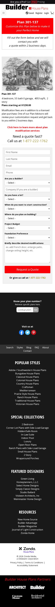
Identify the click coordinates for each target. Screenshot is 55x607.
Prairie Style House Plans (27, 393)
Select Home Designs (27, 485)
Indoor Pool (27, 438)
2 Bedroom (27, 424)
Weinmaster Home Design (27, 499)
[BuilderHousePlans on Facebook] (21, 332)
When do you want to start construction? (26, 204)
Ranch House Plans (27, 397)
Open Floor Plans (27, 444)
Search (9, 347)
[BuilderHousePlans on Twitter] (28, 332)
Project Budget (12, 224)
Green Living (27, 478)
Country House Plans (27, 383)
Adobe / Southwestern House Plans (27, 370)
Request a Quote (27, 269)
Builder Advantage (27, 522)
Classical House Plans (27, 376)
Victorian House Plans (27, 404)
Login (46, 13)
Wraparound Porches (27, 458)
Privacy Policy (16, 562)
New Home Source (27, 519)
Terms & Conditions (34, 562)
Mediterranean (28, 390)
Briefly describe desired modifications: (24, 243)
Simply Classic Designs (27, 488)
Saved (31, 13)
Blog (28, 347)
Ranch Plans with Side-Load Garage (27, 448)
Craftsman (27, 387)
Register (39, 13)
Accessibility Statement (27, 565)
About (45, 347)
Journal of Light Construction (27, 529)
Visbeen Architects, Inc (27, 495)
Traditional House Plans (27, 400)
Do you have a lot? (14, 195)
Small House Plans (27, 451)
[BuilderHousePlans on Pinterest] (34, 332)
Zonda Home (27, 533)
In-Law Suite (27, 434)
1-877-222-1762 (35, 140)
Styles (20, 347)
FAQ (37, 347)
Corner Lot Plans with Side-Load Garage (27, 427)
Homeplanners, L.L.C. (27, 482)
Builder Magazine (27, 526)
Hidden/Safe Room (27, 431)
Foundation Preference (16, 233)
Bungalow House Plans (27, 373)
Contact (27, 350)
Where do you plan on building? (20, 214)
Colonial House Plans (27, 380)
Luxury (27, 441)
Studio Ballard (27, 492)
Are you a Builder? (14, 178)
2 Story (27, 455)
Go (35, 309)
